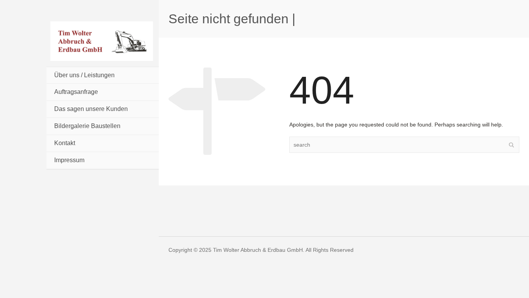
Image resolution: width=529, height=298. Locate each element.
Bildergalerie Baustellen (87, 126)
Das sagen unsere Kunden (91, 109)
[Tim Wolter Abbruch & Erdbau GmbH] (101, 41)
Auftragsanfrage (76, 91)
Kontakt (64, 143)
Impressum (69, 160)
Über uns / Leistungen (84, 75)
